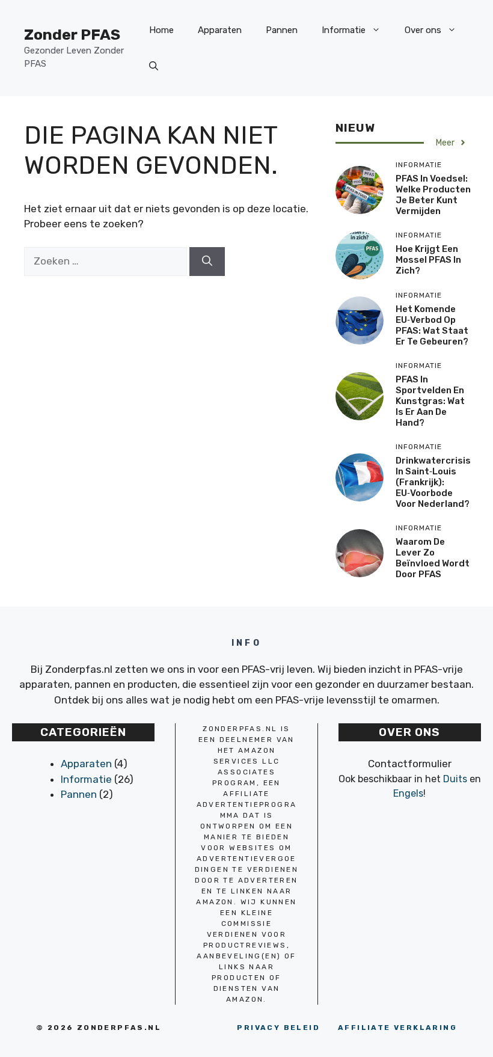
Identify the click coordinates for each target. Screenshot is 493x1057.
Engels (408, 793)
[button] (153, 66)
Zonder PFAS (72, 34)
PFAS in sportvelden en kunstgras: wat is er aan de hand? (430, 401)
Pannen (282, 30)
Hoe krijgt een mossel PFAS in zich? (428, 260)
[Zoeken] (207, 261)
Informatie (344, 30)
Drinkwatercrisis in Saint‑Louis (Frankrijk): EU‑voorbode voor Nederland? (433, 482)
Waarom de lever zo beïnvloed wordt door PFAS (433, 558)
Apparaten (220, 30)
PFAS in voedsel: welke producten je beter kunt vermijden (433, 194)
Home (161, 30)
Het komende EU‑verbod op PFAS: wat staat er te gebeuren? (432, 325)
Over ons (423, 30)
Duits (455, 779)
